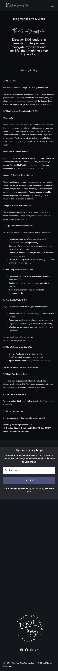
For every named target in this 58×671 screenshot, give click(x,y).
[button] (52, 5)
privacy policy (37, 488)
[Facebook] (26, 649)
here (49, 138)
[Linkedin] (21, 649)
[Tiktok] (36, 649)
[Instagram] (31, 649)
